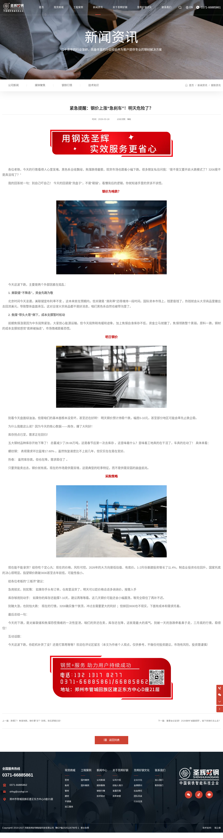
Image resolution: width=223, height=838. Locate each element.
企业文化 (138, 780)
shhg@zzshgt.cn (19, 791)
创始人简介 (118, 785)
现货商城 (59, 7)
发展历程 (117, 791)
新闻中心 (102, 770)
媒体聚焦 (40, 85)
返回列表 (114, 739)
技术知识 (93, 85)
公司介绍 (117, 780)
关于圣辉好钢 (120, 7)
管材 (67, 791)
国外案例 (85, 785)
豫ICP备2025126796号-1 (67, 828)
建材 (67, 796)
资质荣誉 (117, 796)
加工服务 (69, 807)
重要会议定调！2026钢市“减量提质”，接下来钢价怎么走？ (193, 721)
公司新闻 (13, 85)
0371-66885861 (211, 7)
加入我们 (159, 780)
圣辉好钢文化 (144, 7)
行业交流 (138, 801)
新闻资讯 (98, 7)
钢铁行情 (67, 85)
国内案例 (85, 780)
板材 (67, 785)
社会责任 (138, 791)
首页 (41, 7)
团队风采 (138, 796)
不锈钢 (68, 801)
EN (191, 7)
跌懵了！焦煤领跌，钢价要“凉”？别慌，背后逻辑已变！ (36, 721)
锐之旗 (217, 828)
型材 (67, 780)
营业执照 (85, 828)
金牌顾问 (138, 785)
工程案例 (78, 7)
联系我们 (166, 7)
